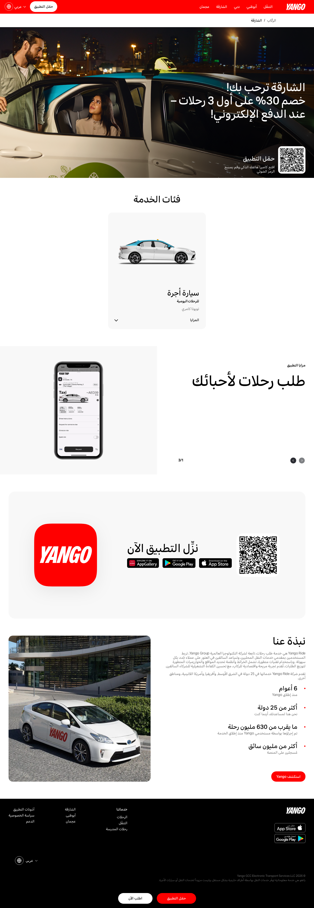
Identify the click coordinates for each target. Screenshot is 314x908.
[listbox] (31, 861)
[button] (22, 8)
